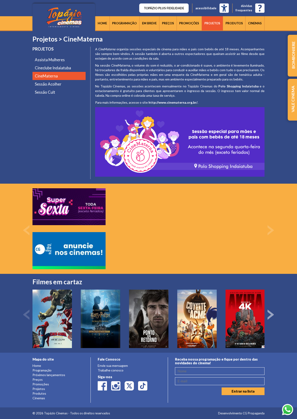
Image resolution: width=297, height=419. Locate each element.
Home (102, 23)
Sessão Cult (45, 92)
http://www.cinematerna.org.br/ (172, 102)
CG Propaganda (254, 413)
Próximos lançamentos (48, 375)
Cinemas (255, 23)
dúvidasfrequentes (244, 8)
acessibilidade (205, 8)
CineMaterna (46, 76)
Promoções (189, 23)
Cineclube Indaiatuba (53, 67)
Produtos (234, 23)
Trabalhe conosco (110, 370)
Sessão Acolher (48, 84)
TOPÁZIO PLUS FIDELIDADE (164, 8)
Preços (168, 23)
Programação (124, 23)
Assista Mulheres (50, 59)
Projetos (212, 23)
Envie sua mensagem (113, 366)
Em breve (149, 23)
